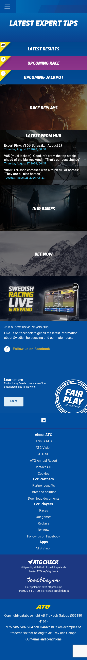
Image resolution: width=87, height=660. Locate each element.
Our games (43, 517)
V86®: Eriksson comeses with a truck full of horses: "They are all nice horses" (41, 172)
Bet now (43, 530)
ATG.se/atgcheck (47, 571)
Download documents (43, 498)
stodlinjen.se (61, 590)
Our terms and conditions (43, 639)
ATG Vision (43, 448)
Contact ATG (44, 467)
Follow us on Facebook (31, 349)
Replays (43, 523)
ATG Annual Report (43, 461)
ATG (44, 7)
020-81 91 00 (31, 590)
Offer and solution (43, 492)
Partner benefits (43, 485)
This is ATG (43, 441)
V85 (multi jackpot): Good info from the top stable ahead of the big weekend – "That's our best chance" (42, 158)
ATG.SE (43, 454)
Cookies (43, 474)
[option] (43, 27)
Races (43, 510)
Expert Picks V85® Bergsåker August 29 (33, 145)
